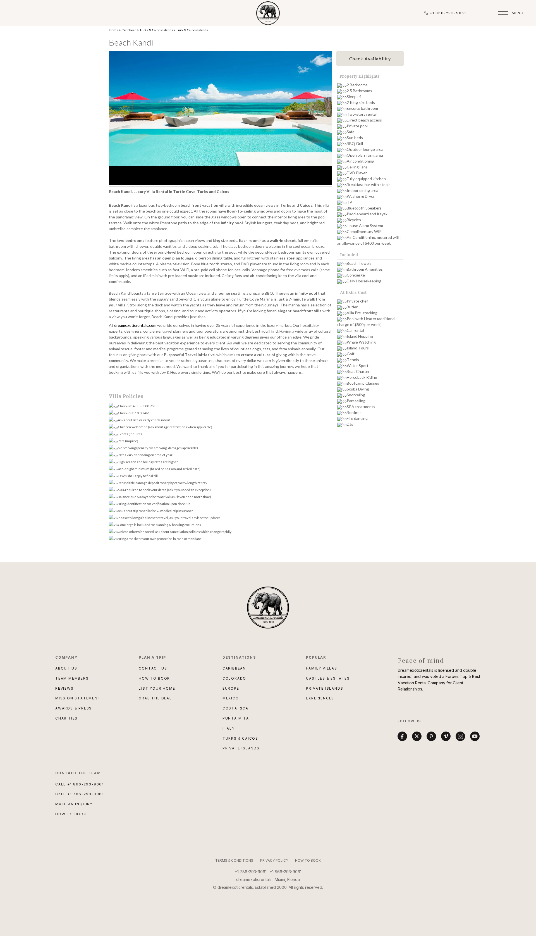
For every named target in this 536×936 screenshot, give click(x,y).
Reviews (64, 688)
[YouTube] (475, 736)
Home (113, 30)
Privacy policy (274, 860)
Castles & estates (328, 678)
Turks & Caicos (240, 738)
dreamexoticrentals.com (135, 325)
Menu (518, 13)
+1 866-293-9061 (448, 13)
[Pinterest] (431, 736)
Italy (228, 728)
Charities (66, 718)
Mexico (230, 698)
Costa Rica (235, 708)
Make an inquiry (74, 804)
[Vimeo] (446, 736)
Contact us (153, 668)
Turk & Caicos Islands (192, 30)
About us (66, 668)
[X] (417, 736)
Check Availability (370, 58)
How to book (154, 678)
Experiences (320, 698)
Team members (72, 678)
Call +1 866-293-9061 (79, 784)
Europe (230, 688)
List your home (157, 688)
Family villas (321, 668)
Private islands (324, 688)
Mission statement (78, 698)
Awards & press (73, 708)
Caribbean (129, 30)
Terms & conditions (234, 860)
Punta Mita (235, 718)
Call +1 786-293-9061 (79, 794)
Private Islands (241, 748)
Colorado (234, 678)
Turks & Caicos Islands (156, 30)
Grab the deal (155, 698)
